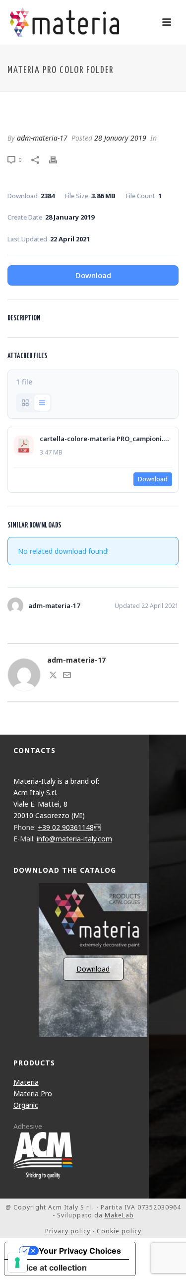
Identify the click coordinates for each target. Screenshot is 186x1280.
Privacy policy (67, 1231)
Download (93, 275)
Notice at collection (49, 1268)
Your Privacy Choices (80, 1251)
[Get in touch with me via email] (67, 676)
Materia (26, 1082)
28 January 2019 (120, 138)
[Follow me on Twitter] (53, 676)
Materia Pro (32, 1093)
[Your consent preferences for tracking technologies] (17, 1262)
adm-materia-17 (42, 138)
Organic (25, 1105)
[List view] (42, 403)
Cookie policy (119, 1231)
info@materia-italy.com (74, 838)
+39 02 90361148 (69, 827)
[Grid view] (25, 403)
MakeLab (119, 1215)
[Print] (58, 159)
